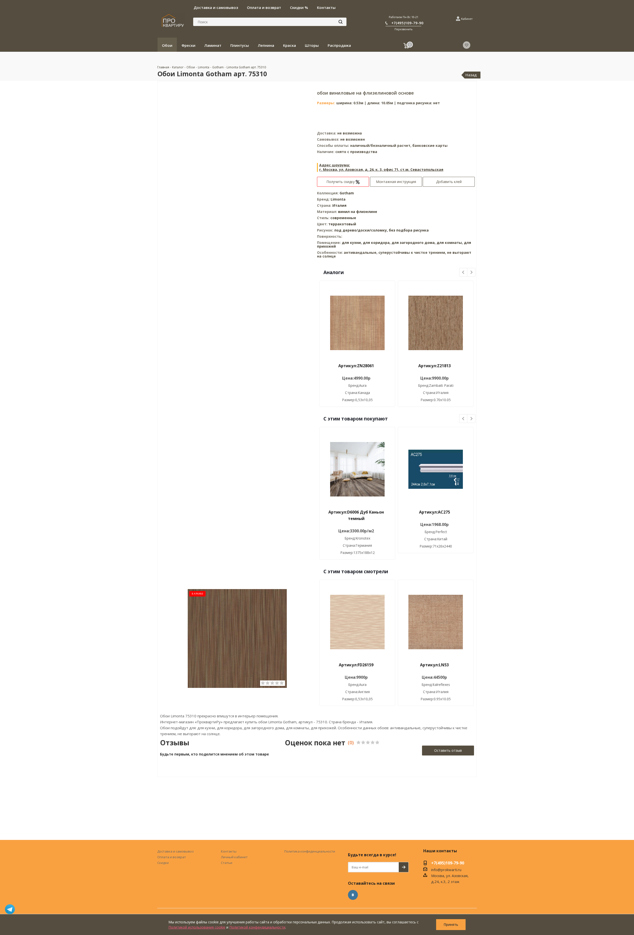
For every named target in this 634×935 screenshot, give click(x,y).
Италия (339, 205)
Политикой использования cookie (196, 927)
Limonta (338, 199)
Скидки (163, 862)
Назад (471, 74)
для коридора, (377, 242)
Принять (451, 924)
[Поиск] (340, 22)
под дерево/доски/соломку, (361, 230)
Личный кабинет (234, 857)
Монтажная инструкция (396, 181)
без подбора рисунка (409, 230)
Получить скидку (341, 181)
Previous (463, 272)
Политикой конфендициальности (257, 927)
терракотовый (342, 224)
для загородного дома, (414, 242)
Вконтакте (353, 895)
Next (471, 272)
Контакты (229, 851)
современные (343, 217)
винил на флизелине (357, 211)
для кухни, (352, 242)
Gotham (347, 193)
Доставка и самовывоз (175, 851)
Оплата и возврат (171, 857)
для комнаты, (450, 242)
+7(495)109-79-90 (407, 22)
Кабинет (467, 19)
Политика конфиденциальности (309, 851)
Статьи (226, 862)
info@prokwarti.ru (446, 869)
